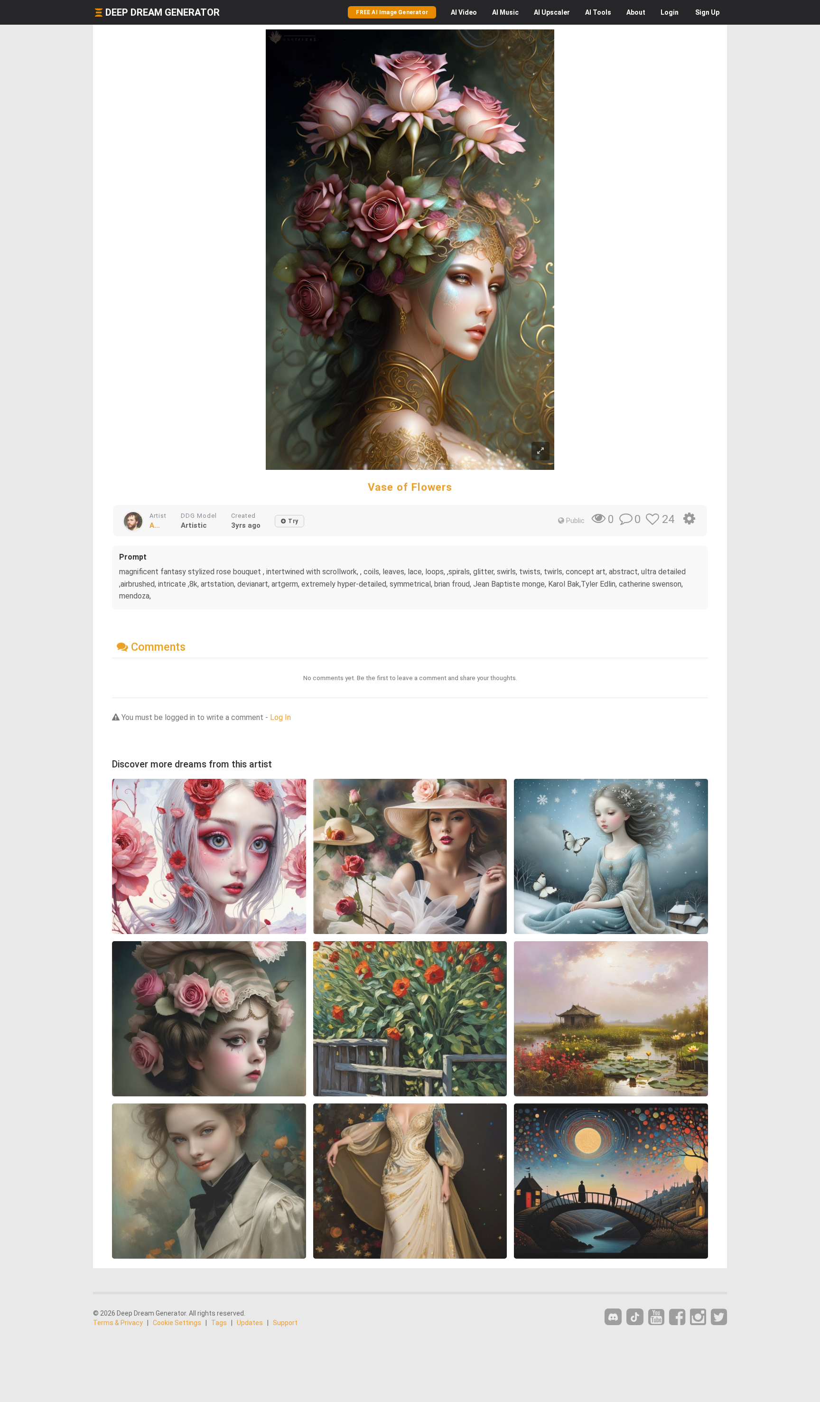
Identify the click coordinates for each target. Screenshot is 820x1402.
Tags (219, 1323)
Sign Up (707, 12)
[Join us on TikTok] (634, 1317)
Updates (250, 1323)
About (635, 12)
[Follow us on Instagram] (698, 1317)
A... (154, 525)
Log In (280, 717)
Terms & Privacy (118, 1323)
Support (285, 1323)
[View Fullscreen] (540, 451)
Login (670, 12)
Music (505, 12)
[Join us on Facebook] (677, 1317)
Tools (598, 12)
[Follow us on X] (719, 1317)
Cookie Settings (177, 1323)
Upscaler (552, 12)
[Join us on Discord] (613, 1317)
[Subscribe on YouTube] (656, 1317)
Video (464, 12)
